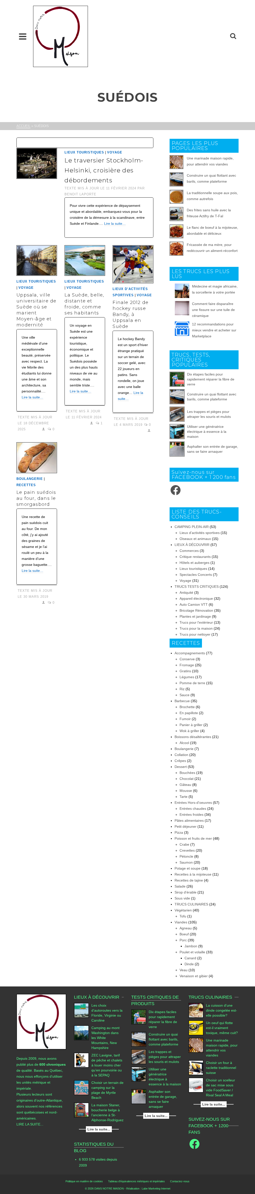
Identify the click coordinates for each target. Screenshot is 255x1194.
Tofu (183, 916)
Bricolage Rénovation (196, 610)
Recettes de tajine (189, 880)
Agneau (186, 928)
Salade (180, 886)
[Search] (233, 36)
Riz (182, 689)
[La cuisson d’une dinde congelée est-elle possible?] (196, 1010)
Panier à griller (191, 725)
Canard (190, 958)
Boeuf (184, 934)
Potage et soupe (187, 868)
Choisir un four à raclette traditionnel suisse (221, 1068)
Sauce (185, 695)
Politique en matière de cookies (84, 1181)
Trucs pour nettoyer (195, 634)
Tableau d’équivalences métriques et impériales (136, 1181)
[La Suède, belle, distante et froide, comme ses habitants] (84, 260)
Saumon (186, 862)
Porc (183, 940)
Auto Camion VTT (194, 604)
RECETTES (26, 485)
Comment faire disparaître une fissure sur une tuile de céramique (213, 310)
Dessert (181, 767)
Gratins (185, 671)
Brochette (187, 707)
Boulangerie (29, 479)
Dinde (189, 964)
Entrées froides (191, 815)
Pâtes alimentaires (189, 820)
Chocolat (186, 779)
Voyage (114, 152)
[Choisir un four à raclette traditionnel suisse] (196, 1067)
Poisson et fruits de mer (193, 838)
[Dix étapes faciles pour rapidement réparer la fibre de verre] (177, 379)
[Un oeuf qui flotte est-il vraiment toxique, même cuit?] (196, 1027)
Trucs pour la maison (196, 628)
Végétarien (183, 910)
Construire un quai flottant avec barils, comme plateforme (163, 1039)
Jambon (191, 946)
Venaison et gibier (194, 976)
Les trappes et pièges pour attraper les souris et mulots (165, 1057)
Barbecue (182, 701)
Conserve (187, 659)
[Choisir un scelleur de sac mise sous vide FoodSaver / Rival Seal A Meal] (196, 1085)
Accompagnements (190, 653)
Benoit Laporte (80, 194)
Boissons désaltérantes (193, 737)
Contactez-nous (180, 1181)
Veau (184, 970)
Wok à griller (189, 731)
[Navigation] (22, 36)
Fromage (187, 665)
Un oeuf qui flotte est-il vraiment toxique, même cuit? (222, 1028)
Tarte (184, 797)
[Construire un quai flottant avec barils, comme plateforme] (177, 396)
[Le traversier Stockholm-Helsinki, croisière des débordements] (36, 163)
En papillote (189, 713)
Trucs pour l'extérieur (196, 622)
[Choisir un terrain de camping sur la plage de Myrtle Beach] (81, 1087)
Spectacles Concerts (196, 575)
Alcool (184, 743)
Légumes (187, 677)
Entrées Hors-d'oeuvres (193, 803)
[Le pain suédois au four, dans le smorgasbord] (36, 457)
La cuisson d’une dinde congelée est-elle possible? (221, 1010)
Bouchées (187, 773)
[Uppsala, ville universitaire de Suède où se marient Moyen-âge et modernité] (36, 260)
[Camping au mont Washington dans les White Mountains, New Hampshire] (81, 1032)
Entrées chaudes (193, 809)
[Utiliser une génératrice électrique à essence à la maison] (177, 431)
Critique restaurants (195, 557)
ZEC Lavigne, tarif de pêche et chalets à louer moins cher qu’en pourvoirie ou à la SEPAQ (106, 1065)
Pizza (179, 832)
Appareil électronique (196, 598)
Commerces (189, 551)
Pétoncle (186, 856)
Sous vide (182, 898)
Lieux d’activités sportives (200, 533)
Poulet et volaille (192, 952)
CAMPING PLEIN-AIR (192, 527)
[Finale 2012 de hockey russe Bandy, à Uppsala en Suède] (133, 264)
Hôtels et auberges (194, 563)
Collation (181, 755)
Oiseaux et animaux (195, 539)
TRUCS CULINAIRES (191, 904)
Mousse (186, 791)
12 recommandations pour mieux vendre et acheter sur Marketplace (214, 330)
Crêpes (180, 761)
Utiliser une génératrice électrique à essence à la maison (206, 432)
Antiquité (186, 593)
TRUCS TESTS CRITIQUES (197, 587)
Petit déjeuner (185, 826)
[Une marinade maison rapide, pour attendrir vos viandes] (196, 1045)
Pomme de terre (192, 683)
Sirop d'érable (185, 892)
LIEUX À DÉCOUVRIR (192, 545)
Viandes (181, 922)
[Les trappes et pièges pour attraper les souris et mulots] (177, 414)
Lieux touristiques (84, 152)
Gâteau (185, 785)
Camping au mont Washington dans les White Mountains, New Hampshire (105, 1038)
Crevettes (187, 850)
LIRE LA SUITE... (29, 1124)
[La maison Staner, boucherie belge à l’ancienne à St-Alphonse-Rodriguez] (81, 1110)
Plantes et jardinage (195, 616)
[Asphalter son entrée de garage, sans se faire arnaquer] (177, 449)
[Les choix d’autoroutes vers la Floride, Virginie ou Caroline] (81, 1010)
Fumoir (185, 719)
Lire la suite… (115, 223)
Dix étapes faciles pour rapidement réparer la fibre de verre (210, 379)
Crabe (184, 844)
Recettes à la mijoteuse (193, 874)
